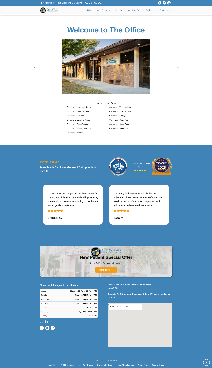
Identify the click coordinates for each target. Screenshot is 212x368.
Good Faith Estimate (86, 365)
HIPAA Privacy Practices (125, 365)
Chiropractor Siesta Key (118, 120)
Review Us (150, 10)
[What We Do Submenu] (141, 10)
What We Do (133, 10)
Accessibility (52, 365)
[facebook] (159, 3)
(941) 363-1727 (65, 322)
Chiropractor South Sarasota (78, 124)
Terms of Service (158, 365)
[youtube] (164, 3)
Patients (118, 10)
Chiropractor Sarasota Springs (79, 120)
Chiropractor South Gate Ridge (79, 128)
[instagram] (169, 3)
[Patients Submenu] (124, 10)
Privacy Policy (143, 365)
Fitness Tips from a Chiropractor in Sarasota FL (130, 285)
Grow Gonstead (103, 360)
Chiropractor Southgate (118, 116)
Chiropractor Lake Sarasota (120, 111)
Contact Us (164, 10)
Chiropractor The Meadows (120, 107)
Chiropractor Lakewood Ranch (79, 107)
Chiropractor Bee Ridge (118, 128)
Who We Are (102, 10)
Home (90, 10)
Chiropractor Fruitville (75, 116)
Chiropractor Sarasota (75, 133)
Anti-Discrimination (67, 365)
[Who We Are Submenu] (110, 10)
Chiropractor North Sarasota (78, 111)
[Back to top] (206, 362)
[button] (34, 67)
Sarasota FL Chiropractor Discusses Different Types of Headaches (139, 294)
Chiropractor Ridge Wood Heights (122, 124)
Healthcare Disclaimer (105, 365)
